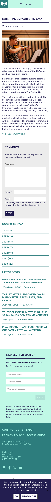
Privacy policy (13, 435)
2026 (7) (7, 230)
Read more (29, 287)
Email (8, 199)
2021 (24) (7, 258)
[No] (47, 490)
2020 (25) (7, 263)
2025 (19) (7, 236)
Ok (16, 496)
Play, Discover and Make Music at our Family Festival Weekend (24, 328)
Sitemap (27, 429)
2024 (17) (7, 241)
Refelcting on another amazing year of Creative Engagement (24, 281)
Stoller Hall (4, 4)
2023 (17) (7, 247)
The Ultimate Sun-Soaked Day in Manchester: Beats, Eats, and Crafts (23, 297)
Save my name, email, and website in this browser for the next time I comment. (25, 203)
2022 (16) (7, 252)
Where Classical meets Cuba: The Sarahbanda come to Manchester (25, 314)
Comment (10, 164)
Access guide (36, 435)
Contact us (10, 429)
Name (8, 192)
